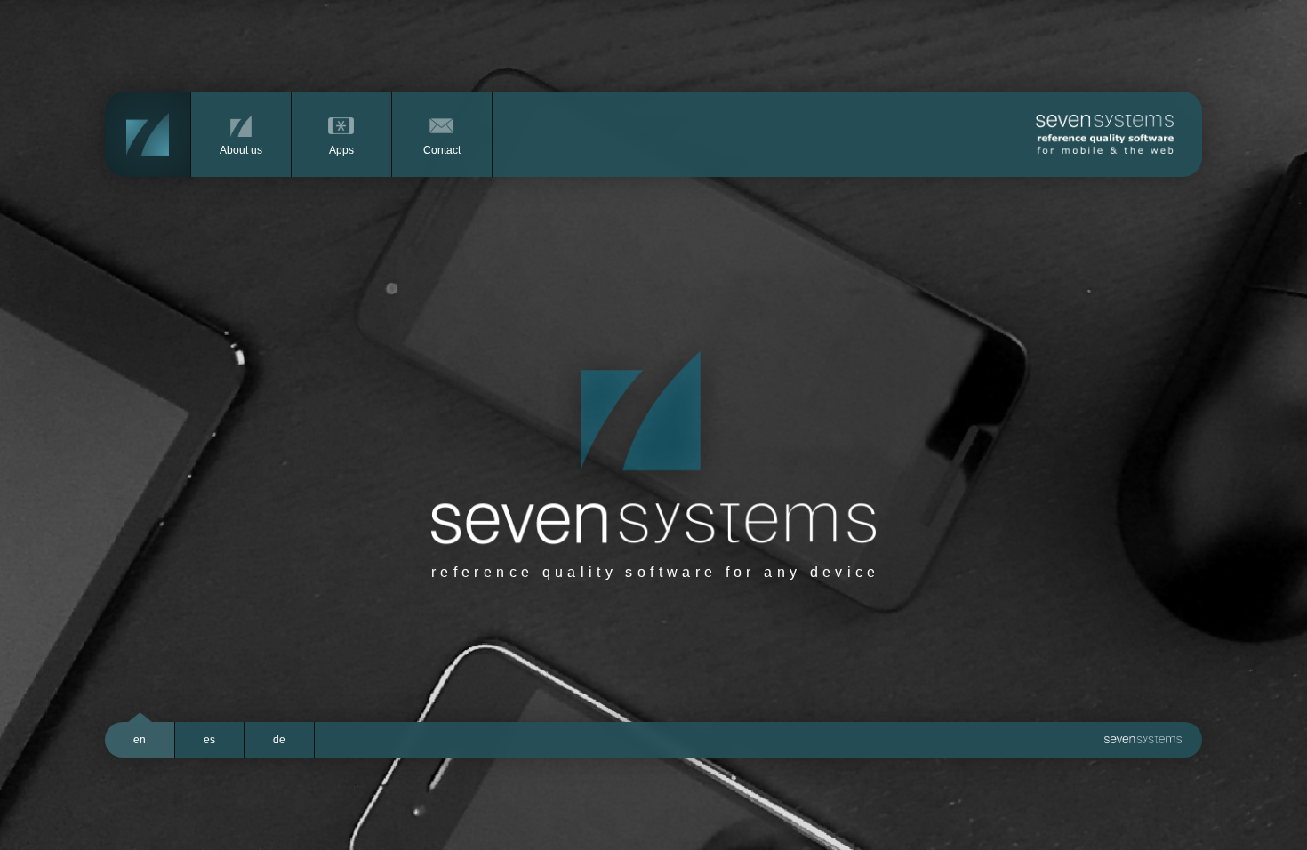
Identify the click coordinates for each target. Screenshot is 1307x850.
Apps (341, 150)
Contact (442, 150)
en (139, 740)
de (279, 740)
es (209, 740)
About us (241, 150)
